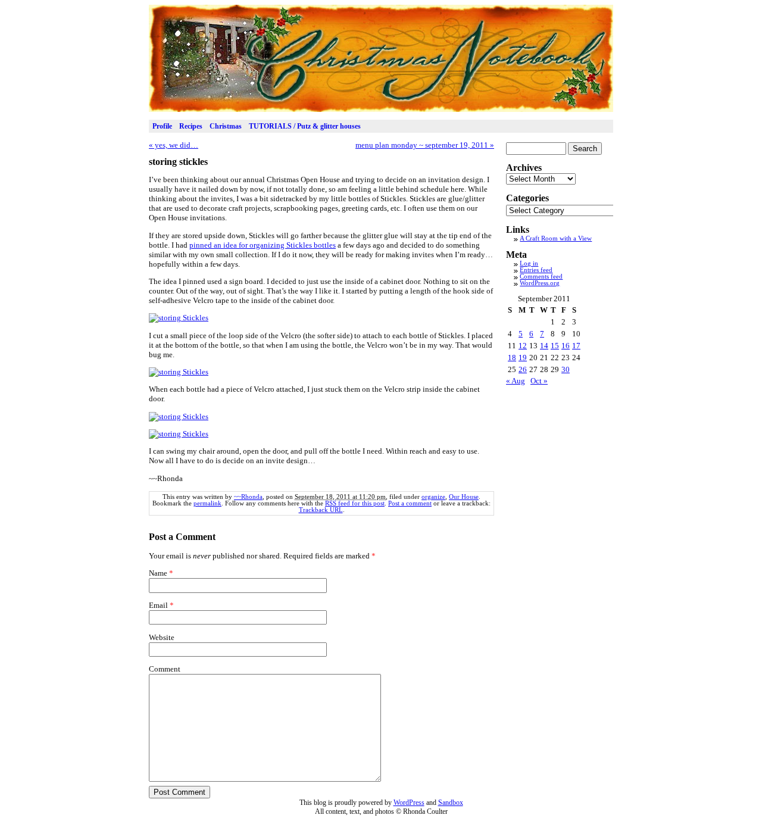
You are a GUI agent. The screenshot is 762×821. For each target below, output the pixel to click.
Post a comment (410, 503)
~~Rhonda (248, 497)
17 (576, 345)
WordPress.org (540, 283)
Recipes (190, 126)
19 (523, 357)
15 (555, 345)
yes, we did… (173, 145)
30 (565, 369)
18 (512, 357)
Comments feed (541, 276)
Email (158, 605)
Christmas (226, 126)
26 (523, 369)
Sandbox (450, 802)
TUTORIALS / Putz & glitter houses (305, 126)
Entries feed (536, 270)
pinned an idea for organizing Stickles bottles (262, 245)
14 (544, 345)
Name (158, 573)
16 (565, 345)
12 (523, 345)
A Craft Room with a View (556, 238)
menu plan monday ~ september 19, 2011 (424, 145)
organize (433, 497)
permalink (207, 503)
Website (161, 637)
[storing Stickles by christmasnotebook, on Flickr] (178, 317)
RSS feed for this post (355, 503)
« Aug (515, 380)
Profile (162, 126)
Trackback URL (321, 510)
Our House (464, 497)
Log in (529, 263)
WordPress (409, 802)
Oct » (539, 380)
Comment (164, 668)
